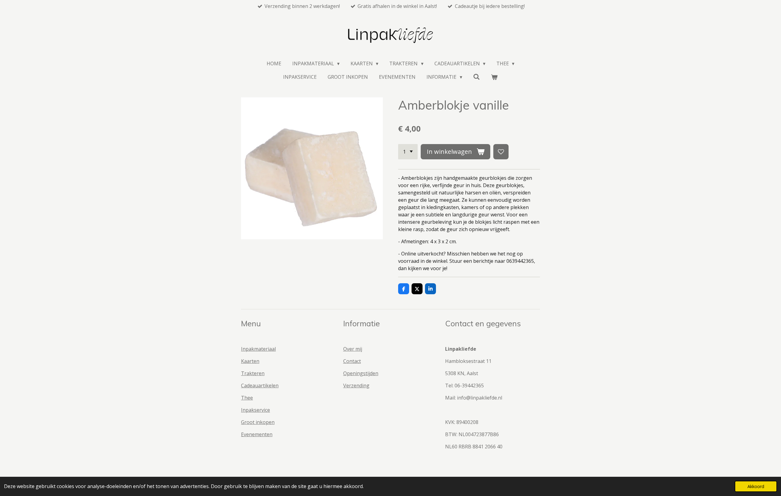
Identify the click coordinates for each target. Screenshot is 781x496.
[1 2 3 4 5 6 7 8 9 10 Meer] (408, 151)
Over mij (352, 349)
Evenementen (256, 434)
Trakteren (253, 373)
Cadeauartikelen (260, 385)
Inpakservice (255, 410)
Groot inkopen (258, 422)
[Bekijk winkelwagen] (494, 77)
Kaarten (250, 361)
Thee (247, 397)
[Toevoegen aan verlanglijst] (501, 151)
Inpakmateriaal (258, 349)
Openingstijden (360, 373)
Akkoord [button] (755, 486)
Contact (352, 361)
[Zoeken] (476, 76)
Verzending (356, 385)
